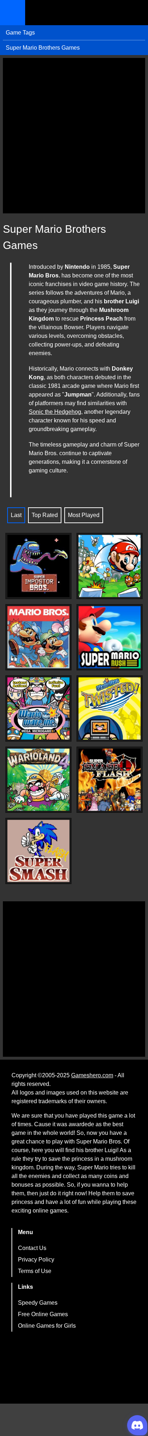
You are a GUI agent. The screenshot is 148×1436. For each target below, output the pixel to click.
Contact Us (32, 1248)
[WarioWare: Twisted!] (109, 708)
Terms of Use (34, 1271)
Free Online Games (43, 1314)
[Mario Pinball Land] (109, 566)
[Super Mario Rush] (109, 637)
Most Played (84, 515)
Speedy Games (37, 1303)
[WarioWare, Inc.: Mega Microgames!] (38, 708)
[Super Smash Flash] (38, 851)
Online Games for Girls (47, 1326)
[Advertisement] (74, 136)
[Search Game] (136, 14)
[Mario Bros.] (38, 637)
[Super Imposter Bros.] (38, 566)
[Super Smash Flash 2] (109, 779)
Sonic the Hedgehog (55, 412)
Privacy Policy (36, 1259)
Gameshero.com (92, 1075)
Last (16, 515)
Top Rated (45, 515)
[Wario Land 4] (38, 779)
